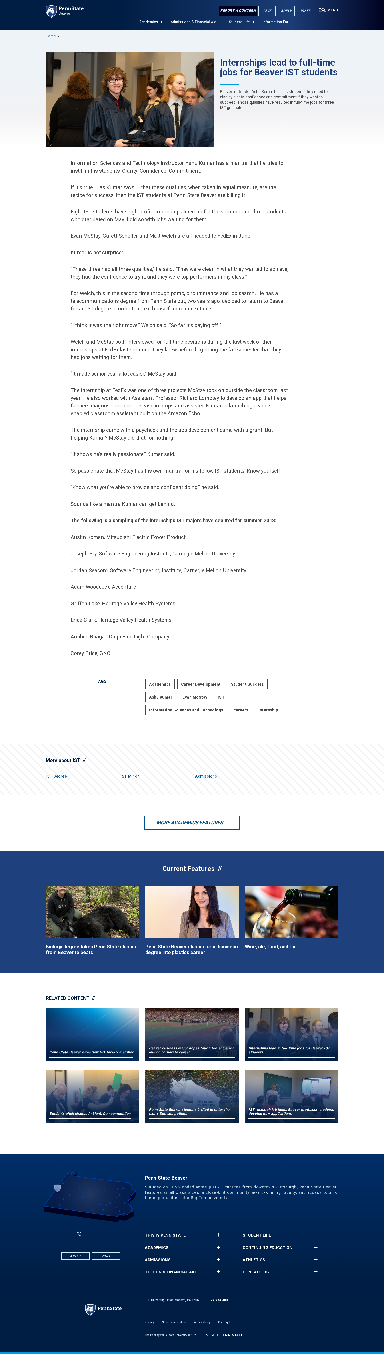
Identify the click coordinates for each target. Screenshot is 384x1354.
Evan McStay (195, 697)
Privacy (149, 1322)
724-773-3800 (219, 1300)
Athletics (254, 1260)
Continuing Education (267, 1247)
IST (221, 697)
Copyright (224, 1322)
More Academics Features (189, 822)
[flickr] (90, 1234)
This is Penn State (165, 1235)
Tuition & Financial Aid (170, 1272)
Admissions (206, 776)
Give (267, 11)
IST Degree (56, 776)
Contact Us (256, 1272)
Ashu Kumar (160, 697)
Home (51, 36)
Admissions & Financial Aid (193, 22)
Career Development (201, 684)
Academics (148, 22)
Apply (286, 11)
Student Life (239, 22)
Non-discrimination (174, 1322)
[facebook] (68, 1234)
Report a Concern (238, 10)
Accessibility (202, 1322)
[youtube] (101, 1234)
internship (268, 710)
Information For (275, 22)
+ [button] (218, 1235)
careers (241, 710)
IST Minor (129, 776)
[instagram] (113, 1234)
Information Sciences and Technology (186, 710)
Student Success (247, 684)
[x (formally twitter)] (79, 1234)
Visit (305, 11)
